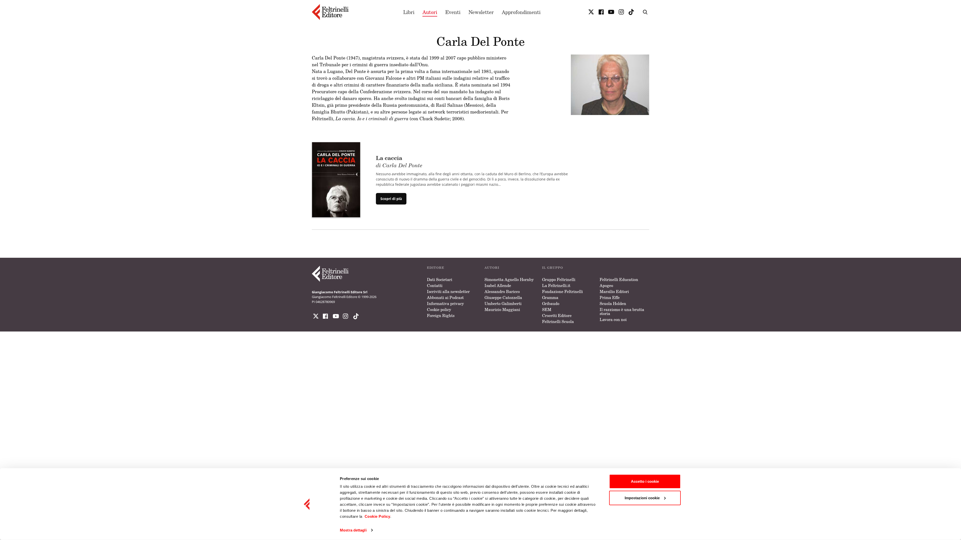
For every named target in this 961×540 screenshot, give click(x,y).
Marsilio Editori (614, 291)
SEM (546, 309)
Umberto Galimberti (503, 303)
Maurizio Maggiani (502, 309)
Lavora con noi (613, 319)
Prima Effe (610, 297)
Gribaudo (550, 303)
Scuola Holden (613, 303)
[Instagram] (355, 316)
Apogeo (606, 285)
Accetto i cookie (645, 481)
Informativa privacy (445, 303)
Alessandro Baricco (502, 291)
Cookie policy (439, 309)
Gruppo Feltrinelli (558, 279)
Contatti (434, 285)
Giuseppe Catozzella (503, 297)
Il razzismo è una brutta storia (622, 311)
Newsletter (481, 12)
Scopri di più (391, 198)
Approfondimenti (521, 12)
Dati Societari (439, 279)
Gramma (550, 297)
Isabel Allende (498, 285)
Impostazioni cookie (642, 498)
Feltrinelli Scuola (558, 321)
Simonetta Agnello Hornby (509, 279)
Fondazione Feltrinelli (562, 291)
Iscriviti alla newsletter (448, 291)
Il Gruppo (552, 267)
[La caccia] (336, 179)
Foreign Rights (440, 315)
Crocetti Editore (557, 315)
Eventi (452, 12)
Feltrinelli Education (619, 279)
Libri (408, 12)
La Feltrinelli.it (556, 285)
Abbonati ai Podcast (445, 297)
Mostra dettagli (353, 530)
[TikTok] (631, 12)
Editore (435, 267)
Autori (429, 12)
